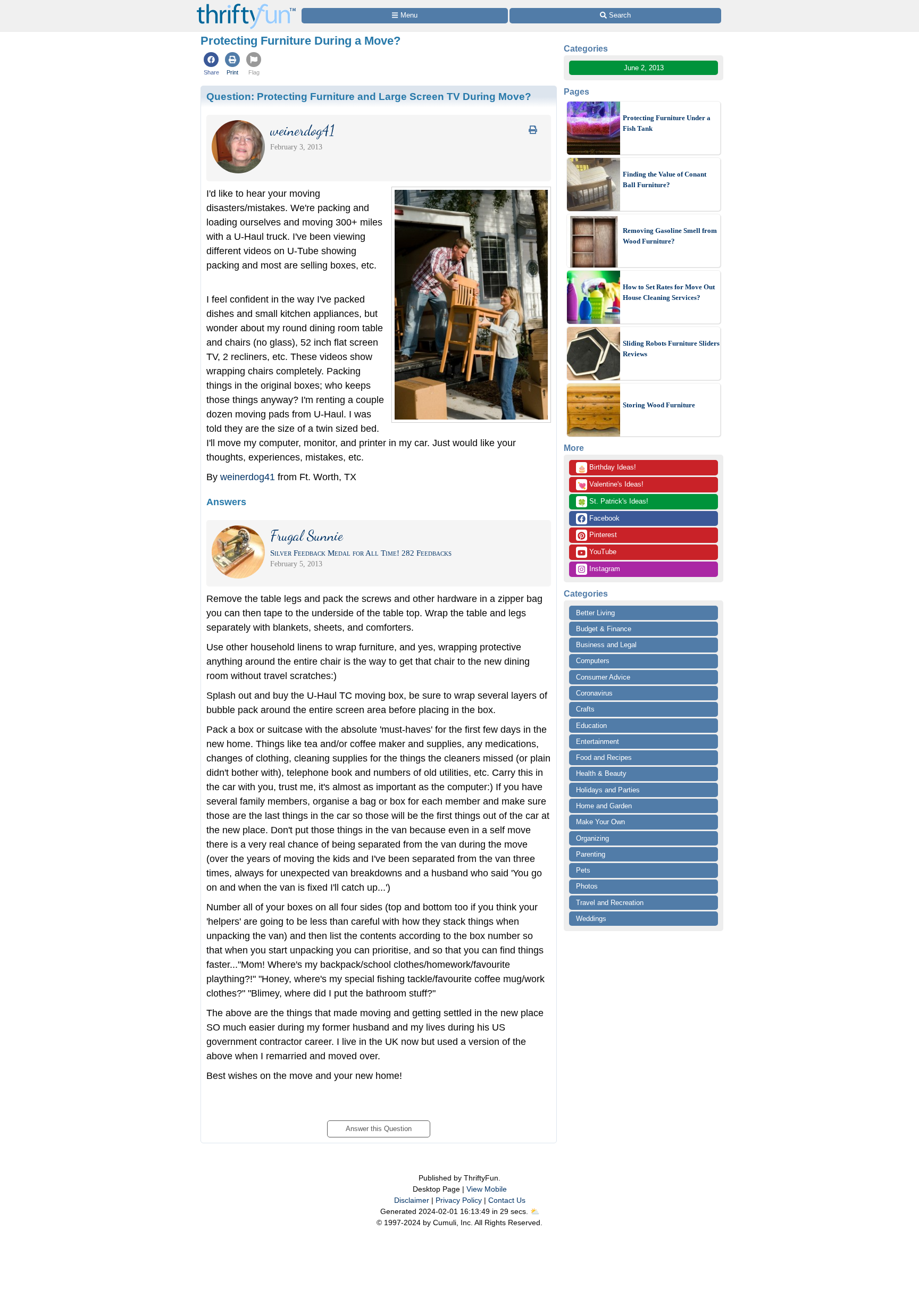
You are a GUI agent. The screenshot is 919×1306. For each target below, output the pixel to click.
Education (591, 726)
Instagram (603, 569)
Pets (583, 870)
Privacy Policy (459, 1200)
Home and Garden (604, 806)
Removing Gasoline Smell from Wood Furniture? (670, 236)
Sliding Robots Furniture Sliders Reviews (671, 348)
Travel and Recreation (610, 903)
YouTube (601, 552)
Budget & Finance (603, 629)
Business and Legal (606, 645)
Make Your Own (600, 822)
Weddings (591, 919)
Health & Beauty (601, 773)
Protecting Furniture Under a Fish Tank (667, 123)
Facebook (603, 518)
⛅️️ (534, 1211)
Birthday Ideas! (607, 468)
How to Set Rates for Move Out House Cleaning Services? (669, 292)
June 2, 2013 (644, 68)
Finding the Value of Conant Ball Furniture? (664, 179)
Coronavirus (594, 693)
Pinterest (602, 535)
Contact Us (506, 1200)
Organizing (592, 838)
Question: (368, 96)
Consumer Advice (603, 677)
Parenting (590, 854)
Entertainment (597, 742)
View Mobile (486, 1189)
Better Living (595, 613)
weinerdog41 (247, 477)
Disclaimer (411, 1200)
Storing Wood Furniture (659, 405)
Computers (592, 661)
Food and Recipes (604, 757)
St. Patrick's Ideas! (613, 502)
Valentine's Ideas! (611, 485)
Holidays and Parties (608, 790)
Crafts (585, 709)
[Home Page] (246, 6)
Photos (587, 886)
